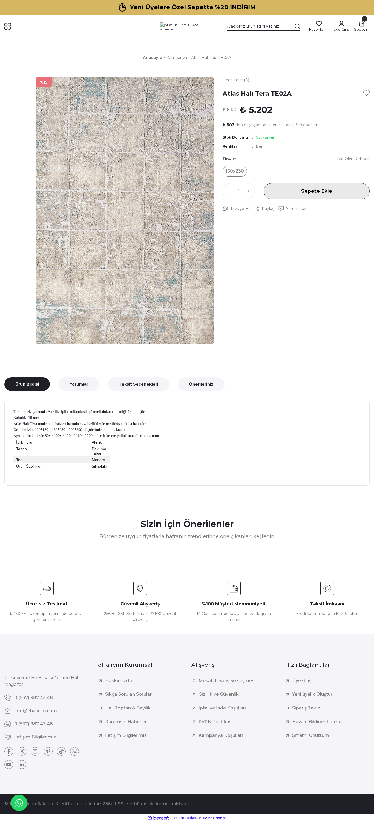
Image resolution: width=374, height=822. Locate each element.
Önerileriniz (201, 384)
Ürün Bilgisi (27, 384)
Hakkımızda (118, 680)
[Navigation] (7, 26)
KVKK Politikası (215, 721)
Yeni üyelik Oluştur (312, 694)
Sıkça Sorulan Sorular (128, 694)
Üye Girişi (302, 680)
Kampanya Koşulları (220, 735)
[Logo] (187, 26)
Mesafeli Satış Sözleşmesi (226, 680)
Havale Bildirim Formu (316, 721)
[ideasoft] (158, 818)
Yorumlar (79, 384)
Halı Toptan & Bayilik (128, 708)
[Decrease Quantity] (227, 191)
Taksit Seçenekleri (138, 384)
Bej (259, 146)
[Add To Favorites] (366, 93)
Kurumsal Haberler (126, 721)
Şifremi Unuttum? (312, 735)
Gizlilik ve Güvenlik (218, 694)
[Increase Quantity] (250, 191)
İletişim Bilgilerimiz (126, 735)
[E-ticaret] (186, 817)
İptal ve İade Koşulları (222, 708)
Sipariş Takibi (306, 708)
